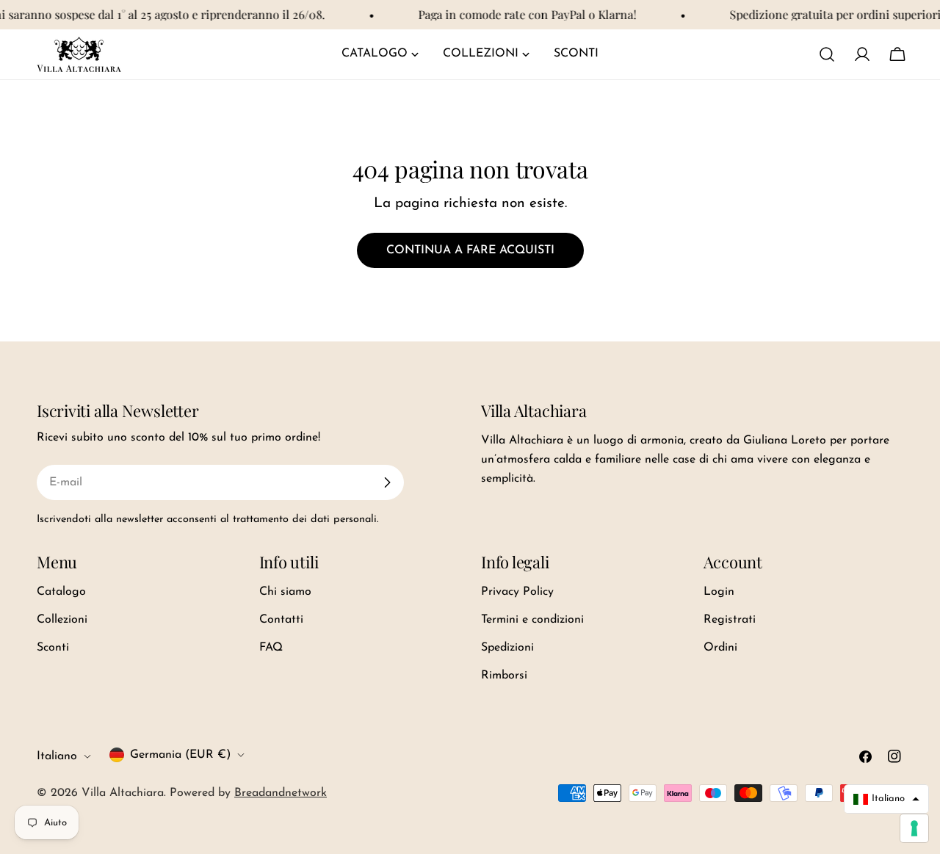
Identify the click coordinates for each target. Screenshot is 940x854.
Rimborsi (504, 675)
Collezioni (62, 620)
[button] (886, 798)
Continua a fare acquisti (470, 250)
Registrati (730, 620)
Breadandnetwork (280, 793)
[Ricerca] (827, 54)
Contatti (281, 620)
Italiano (57, 756)
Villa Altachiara (123, 793)
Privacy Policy (517, 592)
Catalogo (61, 592)
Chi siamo (285, 592)
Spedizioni (507, 648)
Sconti (53, 648)
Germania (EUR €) (180, 755)
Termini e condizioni (532, 620)
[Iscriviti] (387, 482)
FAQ (271, 648)
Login (719, 592)
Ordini (720, 648)
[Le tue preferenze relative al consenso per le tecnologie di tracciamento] (914, 828)
